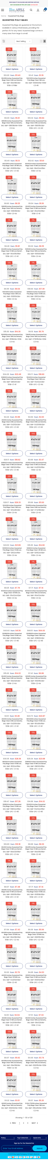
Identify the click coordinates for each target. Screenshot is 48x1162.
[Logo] (17, 10)
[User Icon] (38, 10)
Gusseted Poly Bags (16, 16)
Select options (12, 69)
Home (3, 16)
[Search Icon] (31, 10)
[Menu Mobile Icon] (2, 10)
